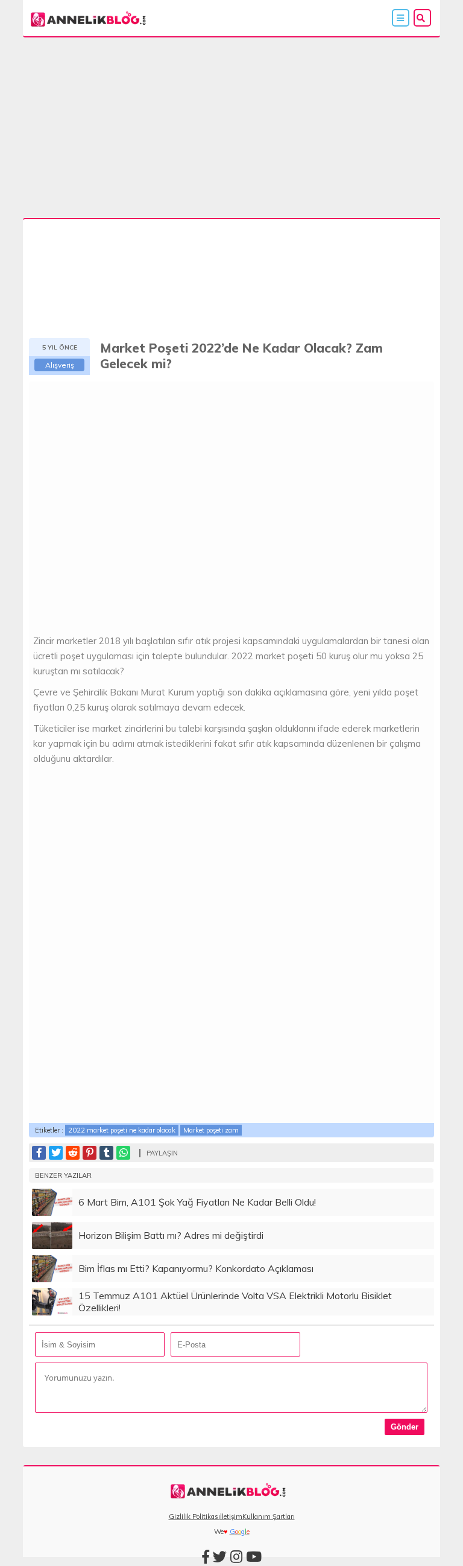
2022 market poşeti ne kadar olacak (121, 1130)
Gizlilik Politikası (194, 1516)
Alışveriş (59, 364)
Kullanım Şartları (268, 1516)
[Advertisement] (232, 129)
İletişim (231, 1516)
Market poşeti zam (211, 1130)
